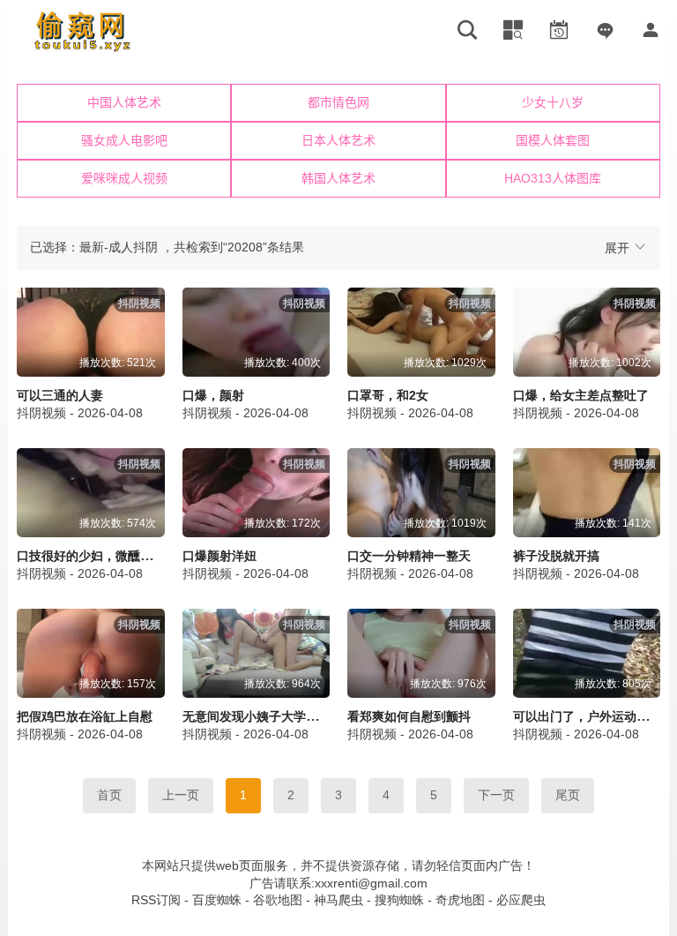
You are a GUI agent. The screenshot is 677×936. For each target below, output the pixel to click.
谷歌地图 (277, 900)
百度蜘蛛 (217, 900)
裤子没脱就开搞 (556, 556)
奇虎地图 (460, 900)
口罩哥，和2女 (387, 395)
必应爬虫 (521, 900)
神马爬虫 (338, 900)
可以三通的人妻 (60, 395)
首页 (109, 795)
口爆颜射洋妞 (219, 556)
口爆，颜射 (213, 395)
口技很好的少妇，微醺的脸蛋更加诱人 (122, 556)
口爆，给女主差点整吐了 (581, 395)
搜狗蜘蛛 (399, 900)
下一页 (496, 795)
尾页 (567, 795)
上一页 (180, 795)
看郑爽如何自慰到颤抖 (409, 716)
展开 (619, 248)
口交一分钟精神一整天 (409, 556)
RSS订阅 (156, 900)
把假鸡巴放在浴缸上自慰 (85, 716)
